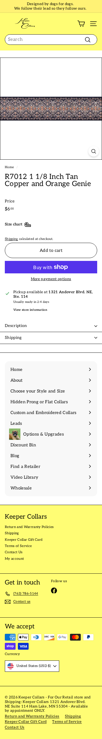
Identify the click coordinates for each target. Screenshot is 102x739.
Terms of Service (18, 546)
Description (16, 325)
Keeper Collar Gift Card (23, 540)
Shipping (11, 239)
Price (10, 201)
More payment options (51, 279)
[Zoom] (93, 151)
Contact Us (13, 552)
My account (14, 559)
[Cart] (81, 23)
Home (9, 167)
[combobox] (51, 39)
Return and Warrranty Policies (29, 527)
